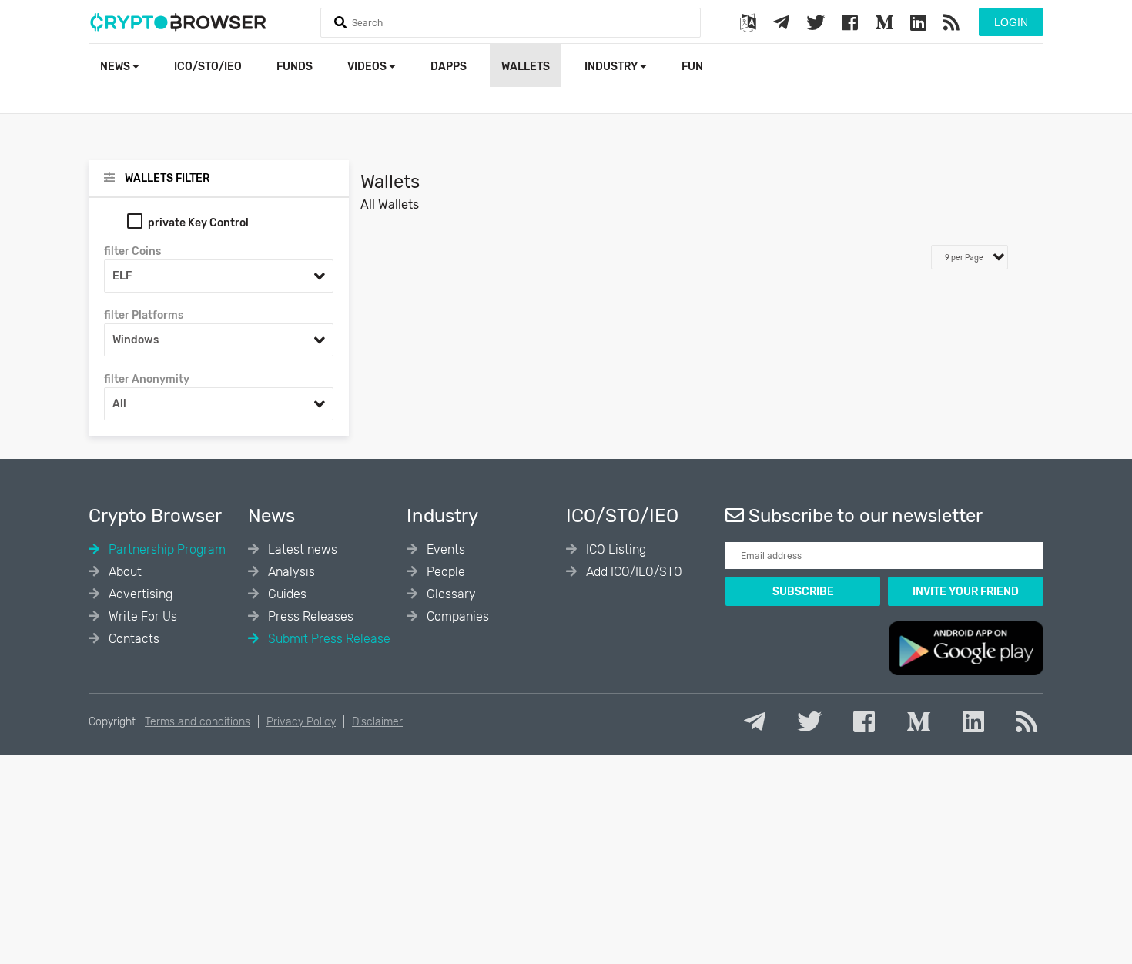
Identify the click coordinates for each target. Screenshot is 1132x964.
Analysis (290, 571)
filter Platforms (143, 315)
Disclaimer (377, 721)
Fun (692, 66)
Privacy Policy (301, 721)
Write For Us (141, 616)
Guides (285, 594)
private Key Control (198, 222)
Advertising (138, 594)
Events (444, 549)
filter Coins (132, 251)
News (116, 66)
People (444, 571)
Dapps (448, 66)
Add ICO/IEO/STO (632, 571)
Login (1011, 22)
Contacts (132, 638)
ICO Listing (614, 549)
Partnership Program (165, 549)
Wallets (525, 66)
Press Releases (309, 616)
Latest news (301, 549)
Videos (368, 66)
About (123, 571)
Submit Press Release (327, 638)
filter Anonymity (146, 379)
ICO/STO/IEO (208, 66)
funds (294, 66)
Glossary (450, 594)
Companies (456, 616)
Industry (612, 66)
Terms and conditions (197, 721)
